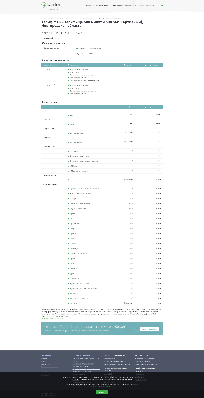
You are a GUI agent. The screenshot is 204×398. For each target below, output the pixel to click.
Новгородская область (85, 18)
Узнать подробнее (149, 329)
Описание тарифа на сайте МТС (53, 319)
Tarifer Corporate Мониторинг (114, 361)
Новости (44, 359)
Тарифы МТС (139, 371)
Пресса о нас (45, 364)
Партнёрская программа (49, 367)
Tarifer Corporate (109, 359)
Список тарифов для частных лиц (146, 364)
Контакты (150, 5)
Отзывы (141, 5)
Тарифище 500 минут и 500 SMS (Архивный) (111, 18)
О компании (129, 5)
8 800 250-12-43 (53, 10)
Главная (44, 18)
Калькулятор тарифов (142, 361)
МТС (95, 18)
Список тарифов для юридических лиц (117, 364)
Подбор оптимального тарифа (145, 359)
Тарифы (50, 18)
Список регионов (71, 18)
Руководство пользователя (82, 372)
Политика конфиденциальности (102, 386)
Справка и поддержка (81, 355)
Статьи (43, 361)
